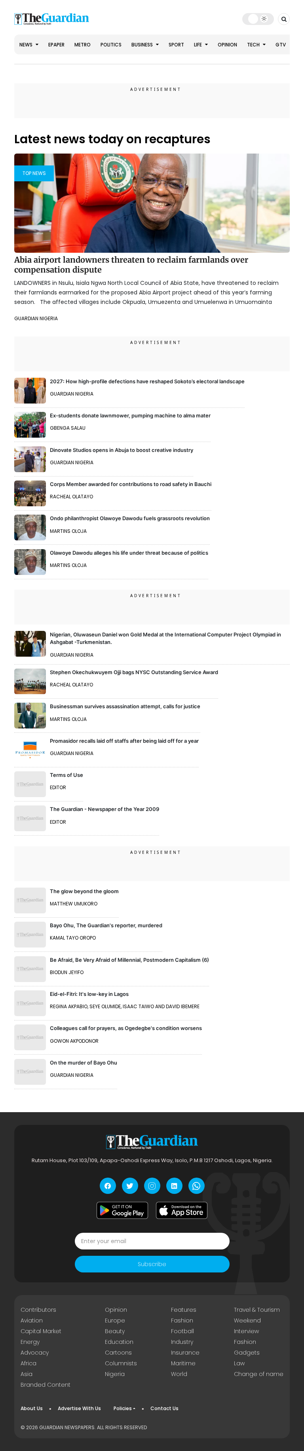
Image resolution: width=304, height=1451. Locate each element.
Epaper (56, 44)
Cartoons (118, 1353)
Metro (82, 44)
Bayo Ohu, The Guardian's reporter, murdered (106, 925)
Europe (115, 1320)
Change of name (258, 1374)
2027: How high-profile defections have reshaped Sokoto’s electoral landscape (147, 381)
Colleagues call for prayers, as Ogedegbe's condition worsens (126, 1028)
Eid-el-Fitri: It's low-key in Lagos (89, 994)
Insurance (185, 1353)
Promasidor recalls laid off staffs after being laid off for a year (124, 741)
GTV (281, 44)
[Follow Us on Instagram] (152, 1186)
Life (198, 44)
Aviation (32, 1320)
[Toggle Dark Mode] (258, 19)
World (179, 1374)
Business (142, 44)
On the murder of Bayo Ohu (83, 1062)
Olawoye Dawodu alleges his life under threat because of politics (129, 553)
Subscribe (152, 1264)
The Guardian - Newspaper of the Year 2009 (104, 809)
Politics (111, 44)
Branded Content (45, 1385)
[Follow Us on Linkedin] (174, 1186)
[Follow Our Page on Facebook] (108, 1186)
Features (183, 1310)
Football (182, 1331)
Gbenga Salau (68, 428)
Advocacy (35, 1353)
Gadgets (247, 1353)
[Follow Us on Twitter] (130, 1186)
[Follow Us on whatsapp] (196, 1186)
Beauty (115, 1331)
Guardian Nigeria (36, 318)
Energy (30, 1342)
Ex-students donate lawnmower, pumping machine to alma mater (130, 415)
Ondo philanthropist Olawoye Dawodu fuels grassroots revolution (130, 518)
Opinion (227, 44)
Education (119, 1342)
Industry (182, 1342)
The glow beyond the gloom (84, 891)
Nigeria (115, 1374)
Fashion (182, 1320)
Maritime (183, 1363)
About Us (32, 1408)
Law (239, 1363)
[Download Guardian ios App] (181, 1210)
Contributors (38, 1310)
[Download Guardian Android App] (122, 1210)
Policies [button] (123, 1408)
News (26, 44)
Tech (254, 44)
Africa (28, 1363)
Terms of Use (66, 775)
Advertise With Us (79, 1408)
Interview (246, 1331)
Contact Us (164, 1408)
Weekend (247, 1320)
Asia (26, 1374)
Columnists (121, 1363)
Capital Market (41, 1331)
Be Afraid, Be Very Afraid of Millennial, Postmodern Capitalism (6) (129, 960)
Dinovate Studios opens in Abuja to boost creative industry (121, 450)
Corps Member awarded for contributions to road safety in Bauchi (130, 484)
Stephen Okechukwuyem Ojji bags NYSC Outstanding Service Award (134, 672)
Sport (176, 44)
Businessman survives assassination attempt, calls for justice (125, 706)
